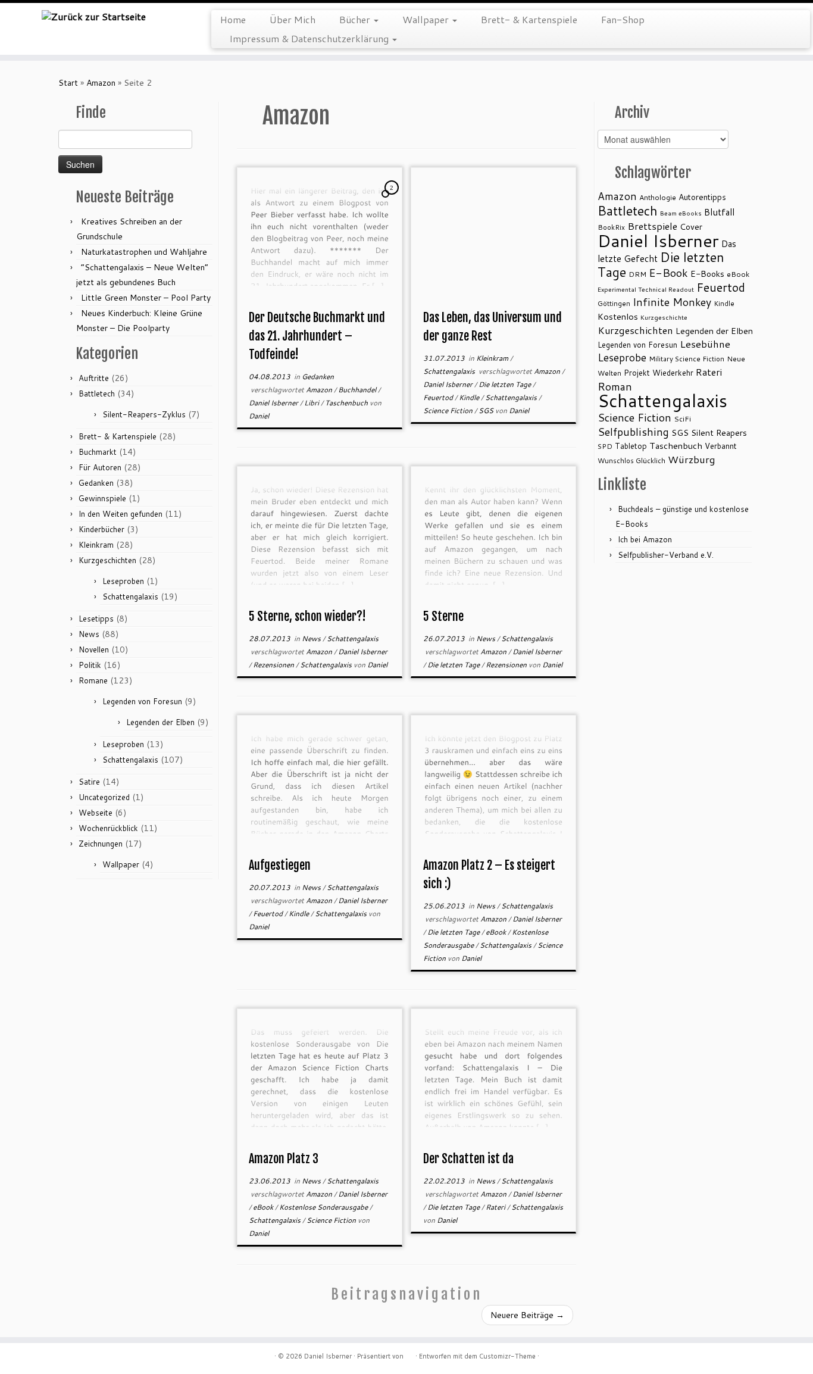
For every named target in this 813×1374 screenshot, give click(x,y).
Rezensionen (274, 665)
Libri (312, 403)
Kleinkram (96, 544)
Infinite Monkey (672, 302)
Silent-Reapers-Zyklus (144, 414)
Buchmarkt (98, 451)
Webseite (95, 812)
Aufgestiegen (280, 865)
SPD (605, 446)
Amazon (100, 83)
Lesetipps (96, 618)
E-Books (707, 273)
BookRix (611, 227)
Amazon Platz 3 (283, 1158)
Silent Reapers (719, 432)
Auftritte (94, 378)
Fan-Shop (623, 19)
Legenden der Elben (160, 722)
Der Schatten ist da (468, 1158)
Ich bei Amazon (645, 539)
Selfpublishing (633, 431)
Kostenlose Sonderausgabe (324, 1207)
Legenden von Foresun (142, 701)
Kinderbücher (101, 529)
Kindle (470, 397)
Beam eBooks (681, 212)
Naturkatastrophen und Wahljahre (144, 252)
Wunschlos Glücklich (631, 460)
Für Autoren (100, 467)
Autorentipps (702, 196)
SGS (487, 410)
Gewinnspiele (102, 498)
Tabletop (631, 446)
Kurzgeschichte (663, 317)
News (89, 634)
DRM (637, 274)
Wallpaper (426, 19)
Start (68, 83)
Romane (93, 680)
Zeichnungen (101, 843)
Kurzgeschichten (107, 560)
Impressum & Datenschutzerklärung (310, 38)
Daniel (259, 416)
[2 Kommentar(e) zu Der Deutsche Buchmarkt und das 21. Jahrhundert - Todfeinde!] (393, 199)
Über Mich (292, 19)
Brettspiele (652, 226)
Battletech (97, 393)
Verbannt (721, 446)
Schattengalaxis (130, 596)
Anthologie (657, 197)
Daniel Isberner (274, 403)
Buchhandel (358, 390)
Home (233, 19)
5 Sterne (443, 616)
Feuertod (439, 397)
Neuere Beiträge (527, 1315)
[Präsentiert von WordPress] (409, 1354)
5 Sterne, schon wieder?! (307, 616)
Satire (89, 781)
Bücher (356, 19)
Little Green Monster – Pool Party (146, 298)
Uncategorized (104, 797)
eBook (497, 932)
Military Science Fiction (686, 359)
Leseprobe (622, 357)
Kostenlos (618, 316)
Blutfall (719, 211)
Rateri (496, 1207)
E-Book (668, 272)
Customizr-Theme (507, 1356)
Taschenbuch (347, 403)
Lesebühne (705, 344)
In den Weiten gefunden (120, 513)
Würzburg (691, 459)
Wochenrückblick (108, 828)
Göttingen (614, 303)
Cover (691, 226)
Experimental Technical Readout (646, 289)
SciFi (682, 419)
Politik (90, 665)
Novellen (94, 649)
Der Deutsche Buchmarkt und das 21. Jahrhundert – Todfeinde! (317, 336)
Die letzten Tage (506, 384)
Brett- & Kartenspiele (529, 19)
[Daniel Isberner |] (93, 16)
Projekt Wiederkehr (658, 372)
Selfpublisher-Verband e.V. (666, 554)
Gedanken (96, 482)
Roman (615, 386)
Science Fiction (448, 410)
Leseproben (123, 581)
